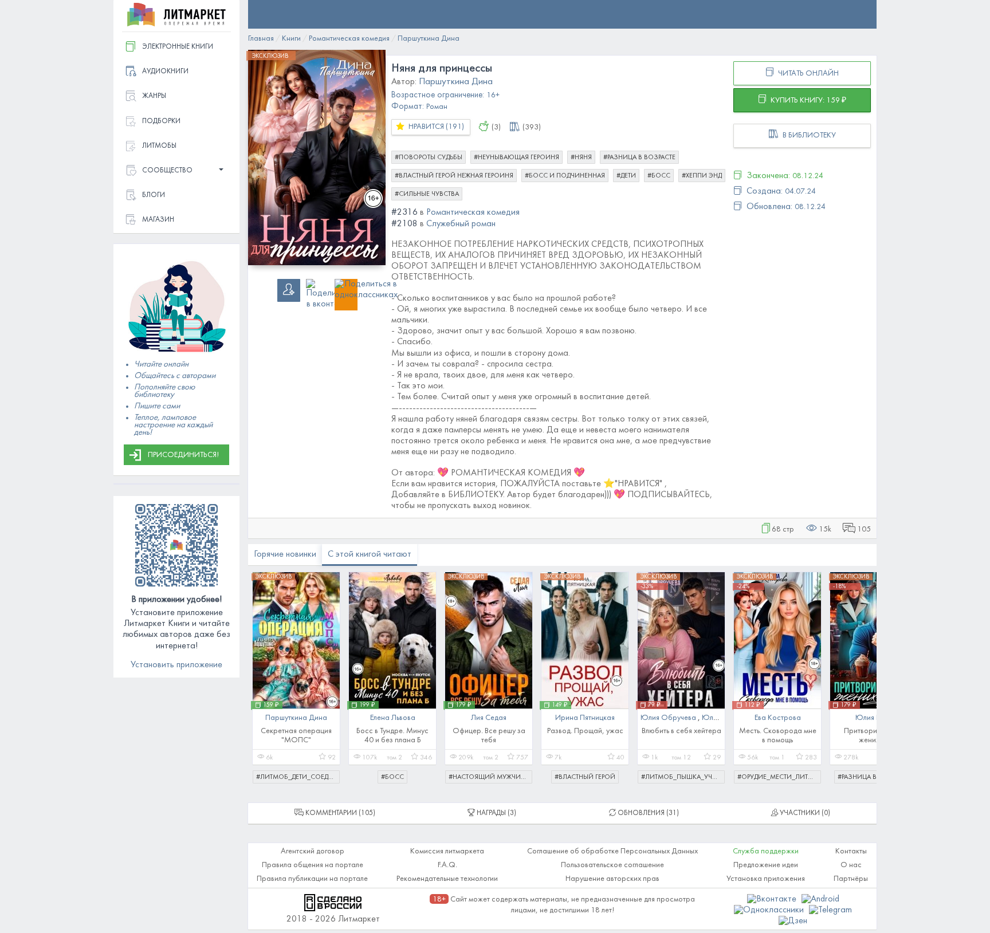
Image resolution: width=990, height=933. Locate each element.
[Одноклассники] (770, 910)
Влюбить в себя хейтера (681, 731)
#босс (658, 175)
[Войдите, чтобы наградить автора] (484, 128)
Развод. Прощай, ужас (585, 731)
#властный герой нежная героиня (454, 175)
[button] (176, 171)
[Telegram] (830, 910)
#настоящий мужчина (489, 777)
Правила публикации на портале (312, 879)
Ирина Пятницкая (585, 718)
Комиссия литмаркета (447, 851)
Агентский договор (312, 851)
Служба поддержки (766, 851)
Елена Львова (392, 718)
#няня (581, 157)
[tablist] (335, 813)
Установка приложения (765, 879)
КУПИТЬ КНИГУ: (807, 100)
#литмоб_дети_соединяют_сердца (298, 777)
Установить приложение (176, 665)
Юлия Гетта (873, 718)
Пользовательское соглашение (612, 865)
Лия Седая (488, 718)
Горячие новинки (285, 554)
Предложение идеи (765, 865)
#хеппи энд (702, 175)
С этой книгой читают (369, 554)
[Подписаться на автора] (288, 290)
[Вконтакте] (773, 899)
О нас (851, 865)
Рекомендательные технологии (447, 879)
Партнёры (851, 879)
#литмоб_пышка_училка (683, 777)
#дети (626, 175)
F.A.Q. (447, 865)
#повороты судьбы (428, 157)
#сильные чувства (427, 194)
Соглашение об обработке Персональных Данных (612, 851)
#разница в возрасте (639, 157)
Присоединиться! (183, 455)
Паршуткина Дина (296, 718)
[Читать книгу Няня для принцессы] (317, 157)
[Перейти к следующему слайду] (860, 672)
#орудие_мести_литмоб (779, 777)
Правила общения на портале (312, 865)
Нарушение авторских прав (612, 879)
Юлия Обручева (669, 718)
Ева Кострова (778, 718)
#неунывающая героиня (516, 157)
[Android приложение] (820, 899)
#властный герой (585, 777)
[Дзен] (793, 921)
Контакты (851, 851)
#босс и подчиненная (565, 175)
